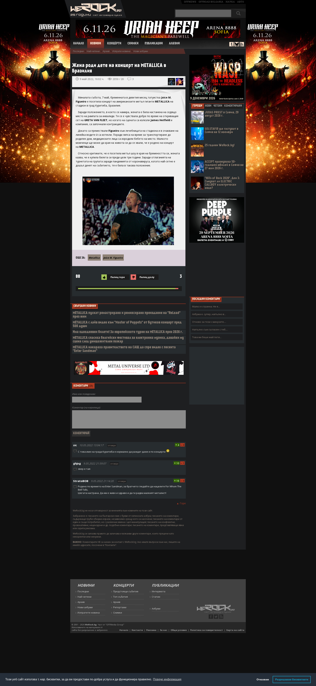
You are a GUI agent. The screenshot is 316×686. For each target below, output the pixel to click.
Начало (78, 43)
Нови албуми (140, 51)
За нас (163, 630)
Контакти (137, 630)
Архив (106, 51)
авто (240, 1)
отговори (112, 445)
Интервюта (158, 591)
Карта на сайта (235, 630)
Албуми (174, 43)
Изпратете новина (89, 612)
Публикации (154, 43)
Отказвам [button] (263, 679)
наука (230, 1)
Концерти (114, 43)
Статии (156, 596)
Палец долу (147, 277)
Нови (208, 105)
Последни (78, 51)
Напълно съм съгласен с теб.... (210, 329)
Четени (217, 105)
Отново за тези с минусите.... (209, 321)
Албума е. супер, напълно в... (209, 314)
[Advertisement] (216, 269)
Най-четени (93, 51)
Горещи (197, 105)
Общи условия (179, 630)
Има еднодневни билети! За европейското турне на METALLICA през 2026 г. (128, 332)
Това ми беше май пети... (206, 337)
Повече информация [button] (167, 679)
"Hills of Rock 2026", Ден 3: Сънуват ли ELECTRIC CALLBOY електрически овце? (222, 183)
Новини (95, 43)
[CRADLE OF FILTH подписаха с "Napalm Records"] (179, 81)
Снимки (132, 43)
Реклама (151, 630)
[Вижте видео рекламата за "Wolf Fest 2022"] (171, 81)
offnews (190, 1)
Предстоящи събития (125, 591)
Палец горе (117, 277)
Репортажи (119, 607)
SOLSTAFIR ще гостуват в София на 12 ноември (221, 130)
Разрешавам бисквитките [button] (291, 679)
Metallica (94, 257)
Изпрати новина (121, 51)
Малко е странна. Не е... (206, 306)
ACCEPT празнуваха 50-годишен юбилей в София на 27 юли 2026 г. (224, 165)
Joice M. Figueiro (113, 257)
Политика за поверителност (206, 630)
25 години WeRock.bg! (219, 145)
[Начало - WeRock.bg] (95, 16)
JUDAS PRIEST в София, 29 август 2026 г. (221, 114)
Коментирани (233, 105)
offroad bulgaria (211, 1)
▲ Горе (181, 503)
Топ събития (120, 596)
